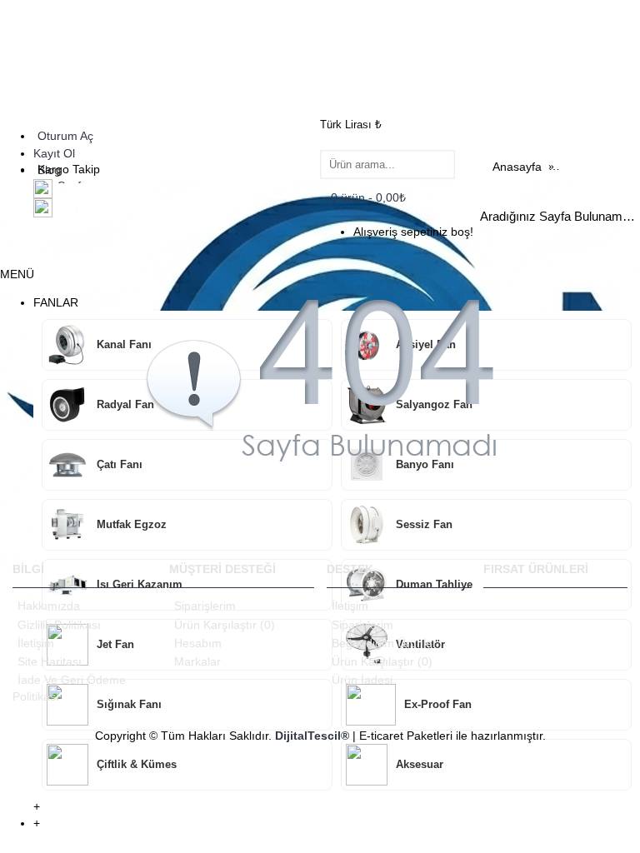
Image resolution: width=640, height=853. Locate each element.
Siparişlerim (205, 605)
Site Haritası (50, 661)
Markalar (197, 661)
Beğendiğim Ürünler (384, 643)
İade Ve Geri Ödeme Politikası (69, 688)
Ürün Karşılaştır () (224, 624)
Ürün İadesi (362, 679)
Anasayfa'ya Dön (585, 509)
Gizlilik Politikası (59, 624)
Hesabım (198, 643)
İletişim (36, 643)
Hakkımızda (49, 605)
